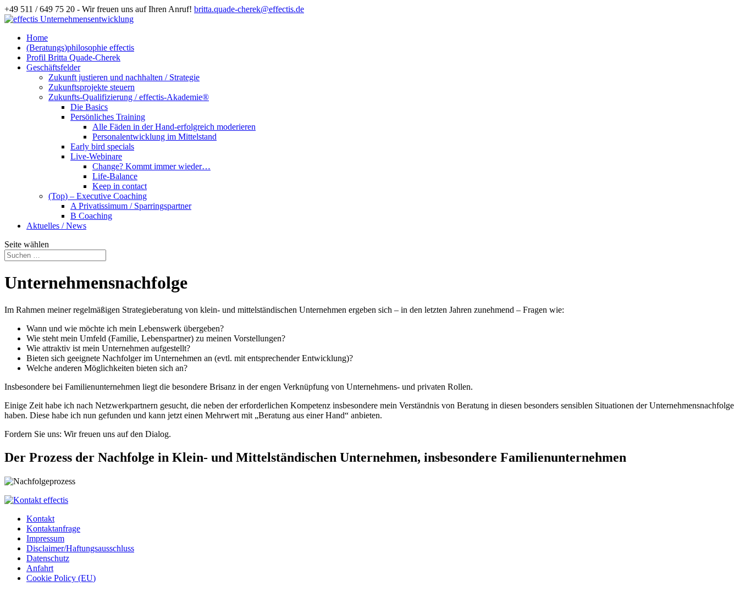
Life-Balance (114, 176)
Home (37, 37)
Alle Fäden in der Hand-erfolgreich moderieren (174, 126)
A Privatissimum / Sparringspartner (130, 206)
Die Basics (89, 107)
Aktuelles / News (56, 225)
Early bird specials (102, 146)
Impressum (45, 538)
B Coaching (91, 215)
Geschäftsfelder (53, 67)
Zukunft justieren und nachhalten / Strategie (124, 77)
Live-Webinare (96, 156)
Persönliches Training (107, 116)
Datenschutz (47, 558)
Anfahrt (39, 568)
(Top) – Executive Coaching (97, 196)
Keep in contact (119, 186)
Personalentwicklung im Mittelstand (154, 136)
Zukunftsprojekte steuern (91, 87)
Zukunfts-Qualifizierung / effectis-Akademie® (128, 97)
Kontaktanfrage (53, 528)
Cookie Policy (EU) (61, 578)
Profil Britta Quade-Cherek (73, 57)
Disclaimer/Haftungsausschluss (80, 548)
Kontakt (40, 518)
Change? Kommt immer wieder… (151, 166)
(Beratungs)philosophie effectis (80, 47)
